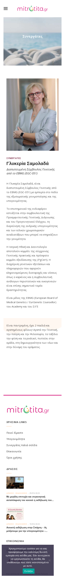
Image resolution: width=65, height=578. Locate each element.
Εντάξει (28, 571)
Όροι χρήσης (14, 457)
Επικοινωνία (13, 451)
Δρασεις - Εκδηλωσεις (16, 493)
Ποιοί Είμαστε (14, 432)
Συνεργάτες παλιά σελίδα (21, 445)
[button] (5, 8)
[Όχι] (49, 560)
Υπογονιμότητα (15, 439)
